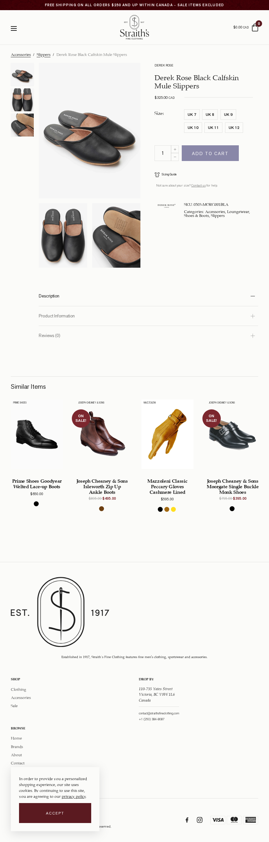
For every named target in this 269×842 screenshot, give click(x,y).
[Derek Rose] (167, 206)
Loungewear (238, 211)
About (16, 754)
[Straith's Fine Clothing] (134, 27)
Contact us (198, 185)
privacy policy (74, 796)
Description (49, 296)
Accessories (21, 54)
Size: (159, 113)
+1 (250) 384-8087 (151, 719)
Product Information (57, 316)
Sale (14, 705)
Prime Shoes (20, 402)
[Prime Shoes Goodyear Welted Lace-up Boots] (37, 434)
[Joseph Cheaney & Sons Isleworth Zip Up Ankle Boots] (102, 434)
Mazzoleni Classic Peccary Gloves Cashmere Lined (167, 486)
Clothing (18, 689)
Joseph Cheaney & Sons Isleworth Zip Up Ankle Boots (102, 486)
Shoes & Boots (196, 215)
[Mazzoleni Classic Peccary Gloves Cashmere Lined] (167, 434)
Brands (17, 746)
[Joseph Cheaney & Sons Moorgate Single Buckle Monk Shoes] (233, 434)
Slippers (44, 54)
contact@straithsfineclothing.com (159, 713)
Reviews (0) (49, 335)
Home (16, 738)
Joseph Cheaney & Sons (91, 402)
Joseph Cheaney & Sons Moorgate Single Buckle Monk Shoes (233, 486)
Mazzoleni (149, 402)
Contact (18, 762)
